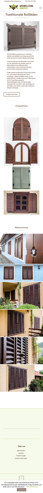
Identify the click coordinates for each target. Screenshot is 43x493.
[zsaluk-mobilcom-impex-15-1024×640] (21, 295)
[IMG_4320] (21, 273)
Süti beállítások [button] (32, 487)
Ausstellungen (21, 456)
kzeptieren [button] (21, 490)
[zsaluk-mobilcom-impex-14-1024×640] (21, 378)
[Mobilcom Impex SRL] (21, 7)
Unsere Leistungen (21, 458)
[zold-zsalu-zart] (21, 178)
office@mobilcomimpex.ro (12, 1)
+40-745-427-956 (30, 1)
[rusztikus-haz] (21, 249)
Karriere (21, 453)
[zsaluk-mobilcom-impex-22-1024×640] (21, 323)
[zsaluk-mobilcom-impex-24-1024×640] (21, 350)
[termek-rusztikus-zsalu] (21, 202)
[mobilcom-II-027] (21, 129)
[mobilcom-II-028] (21, 154)
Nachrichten (21, 450)
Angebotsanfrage (11, 94)
